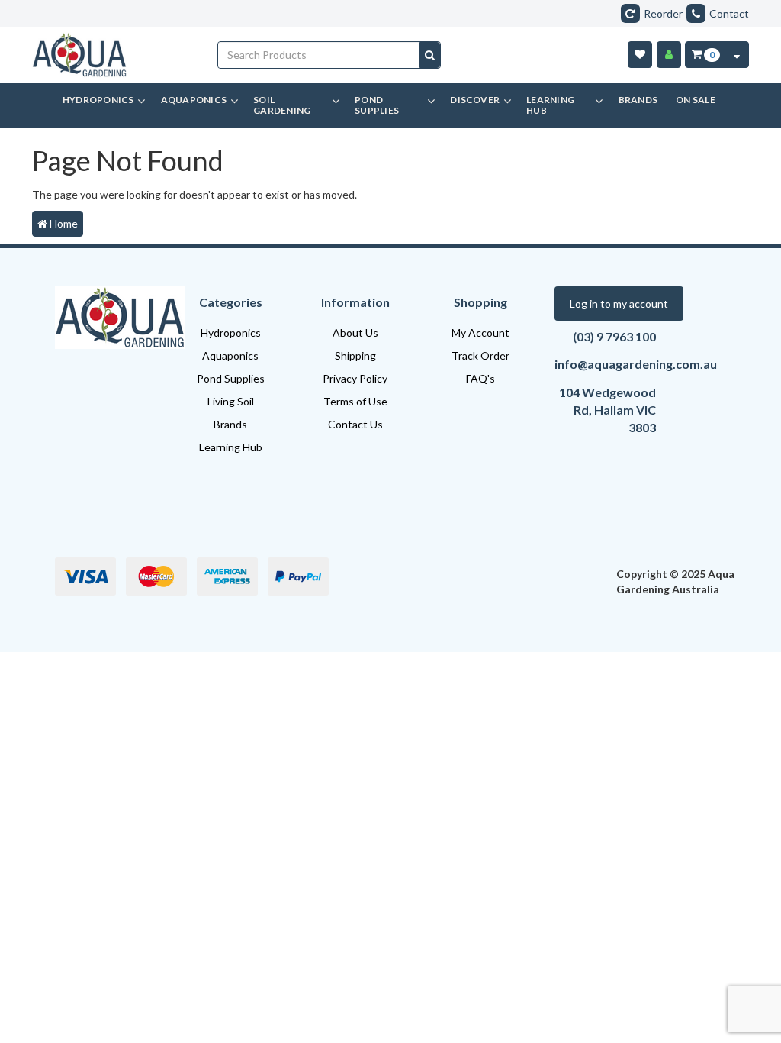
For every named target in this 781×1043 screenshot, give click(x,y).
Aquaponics (230, 355)
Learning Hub (230, 447)
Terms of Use (355, 401)
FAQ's (480, 378)
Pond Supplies (231, 378)
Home (62, 223)
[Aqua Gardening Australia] (113, 55)
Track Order (480, 355)
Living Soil (230, 401)
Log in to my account (619, 303)
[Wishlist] (640, 54)
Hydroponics (231, 332)
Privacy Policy (355, 378)
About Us (355, 332)
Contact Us (355, 424)
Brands (230, 424)
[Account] (669, 54)
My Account (480, 332)
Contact (729, 13)
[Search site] (429, 55)
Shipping (355, 355)
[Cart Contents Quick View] (737, 54)
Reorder (663, 13)
